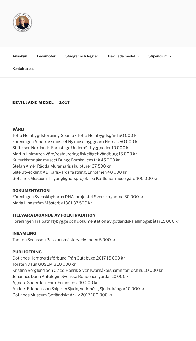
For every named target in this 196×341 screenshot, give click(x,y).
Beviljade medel (121, 56)
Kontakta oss (23, 68)
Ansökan (19, 56)
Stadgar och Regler (81, 56)
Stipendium (158, 56)
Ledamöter (46, 56)
